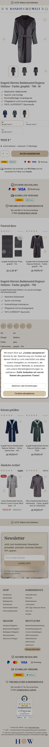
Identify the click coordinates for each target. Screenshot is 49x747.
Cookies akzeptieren (24, 393)
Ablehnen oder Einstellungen (24, 386)
